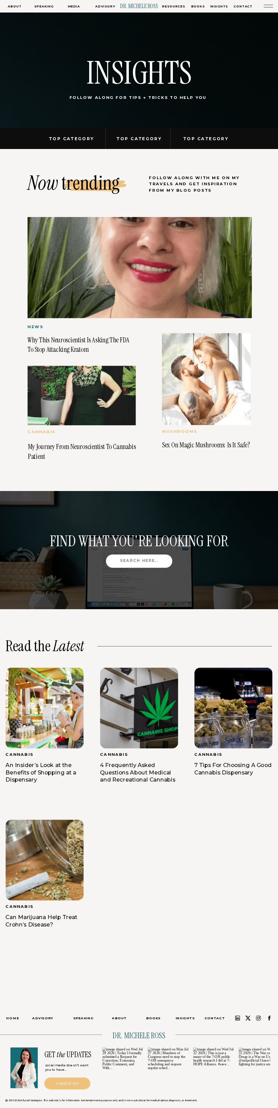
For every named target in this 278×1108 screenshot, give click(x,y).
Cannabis (41, 432)
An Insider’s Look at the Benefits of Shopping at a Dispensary (40, 772)
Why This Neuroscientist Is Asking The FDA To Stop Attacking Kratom (78, 344)
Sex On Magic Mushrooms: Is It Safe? (206, 445)
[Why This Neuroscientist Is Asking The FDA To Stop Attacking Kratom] (139, 267)
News (35, 326)
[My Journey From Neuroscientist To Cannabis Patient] (81, 396)
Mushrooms (179, 431)
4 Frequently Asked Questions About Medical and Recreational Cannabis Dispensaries (137, 776)
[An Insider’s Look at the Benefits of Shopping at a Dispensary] (44, 708)
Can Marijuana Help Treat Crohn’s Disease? (41, 921)
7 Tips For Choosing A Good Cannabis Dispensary (233, 769)
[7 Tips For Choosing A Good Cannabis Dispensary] (233, 708)
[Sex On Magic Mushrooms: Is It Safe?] (206, 379)
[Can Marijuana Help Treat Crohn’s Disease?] (44, 860)
